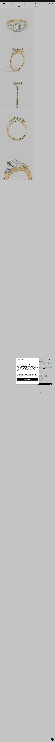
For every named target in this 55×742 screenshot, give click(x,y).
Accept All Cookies (27, 379)
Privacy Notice (35, 375)
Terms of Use (21, 376)
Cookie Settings (27, 382)
